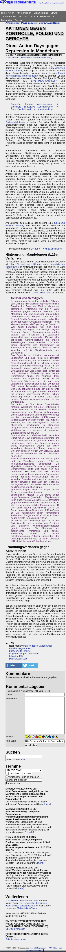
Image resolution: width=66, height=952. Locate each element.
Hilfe (23, 759)
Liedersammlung (44, 109)
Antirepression (24, 13)
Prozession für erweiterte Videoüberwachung (30, 57)
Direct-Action (7, 13)
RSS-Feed (57, 948)
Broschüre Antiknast (21, 109)
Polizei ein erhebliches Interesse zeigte (35, 74)
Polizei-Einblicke (28, 23)
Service (19, 20)
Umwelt (54, 13)
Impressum (41, 948)
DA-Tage (35, 248)
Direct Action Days (41, 292)
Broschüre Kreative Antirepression (31, 104)
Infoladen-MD (16, 656)
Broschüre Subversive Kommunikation (32, 106)
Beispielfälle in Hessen (49, 23)
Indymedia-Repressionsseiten (24, 653)
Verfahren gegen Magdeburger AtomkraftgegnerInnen (30, 647)
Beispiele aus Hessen (16, 939)
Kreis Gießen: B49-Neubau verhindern (25, 900)
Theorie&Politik (8, 16)
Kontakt (33, 948)
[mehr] (47, 804)
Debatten (23, 16)
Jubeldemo (59, 223)
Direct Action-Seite (18, 658)
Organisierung (41, 13)
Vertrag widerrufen (33, 950)
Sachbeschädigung (15, 122)
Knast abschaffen (53, 248)
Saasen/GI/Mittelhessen (42, 16)
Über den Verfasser (15, 929)
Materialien (6, 20)
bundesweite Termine (20, 651)
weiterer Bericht (14, 70)
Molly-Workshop (57, 68)
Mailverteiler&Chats (27, 908)
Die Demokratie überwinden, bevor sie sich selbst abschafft (26, 904)
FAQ (50, 948)
